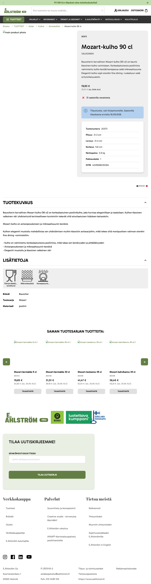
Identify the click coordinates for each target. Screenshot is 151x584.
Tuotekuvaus (18, 202)
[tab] (75, 202)
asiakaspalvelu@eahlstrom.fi (55, 573)
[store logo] (27, 423)
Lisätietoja (15, 260)
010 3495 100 (52, 579)
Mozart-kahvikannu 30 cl (122, 371)
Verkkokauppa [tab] (17, 499)
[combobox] (68, 10)
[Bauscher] (142, 186)
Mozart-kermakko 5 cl (25, 371)
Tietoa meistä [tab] (98, 499)
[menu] (84, 19)
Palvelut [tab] (52, 499)
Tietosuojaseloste (87, 573)
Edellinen (6, 361)
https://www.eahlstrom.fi (91, 579)
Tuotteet (15, 19)
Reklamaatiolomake (126, 568)
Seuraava (144, 361)
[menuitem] (35, 19)
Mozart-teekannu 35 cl (90, 371)
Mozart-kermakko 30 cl (58, 371)
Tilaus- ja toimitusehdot (90, 568)
